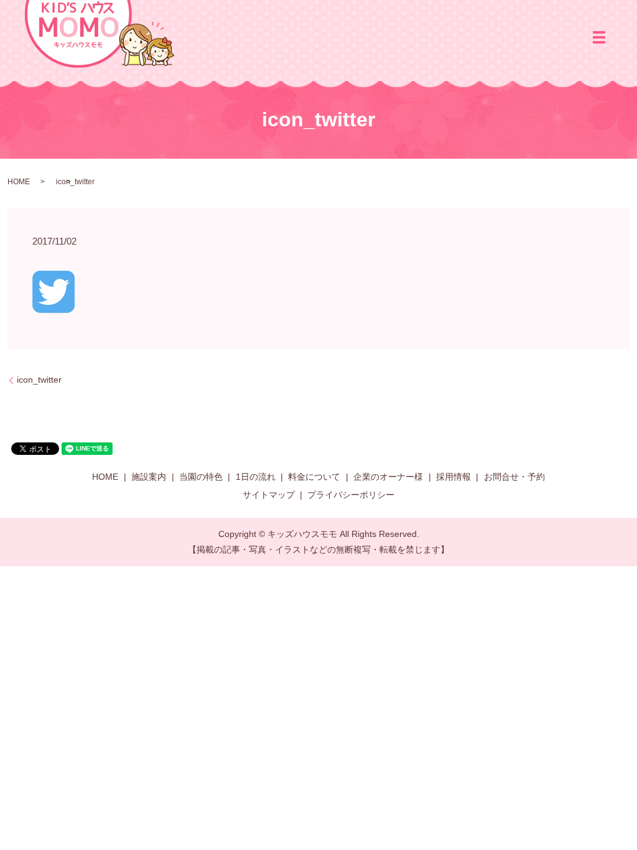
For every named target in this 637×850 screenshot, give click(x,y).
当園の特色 (201, 477)
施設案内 (148, 477)
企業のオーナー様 (388, 477)
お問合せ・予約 (514, 477)
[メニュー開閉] (599, 37)
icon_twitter (39, 380)
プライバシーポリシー (350, 495)
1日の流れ (256, 477)
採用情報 (453, 477)
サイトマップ (269, 495)
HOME (18, 181)
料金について (314, 477)
